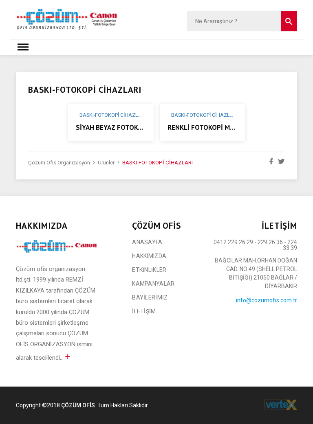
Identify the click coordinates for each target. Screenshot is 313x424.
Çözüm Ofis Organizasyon (59, 163)
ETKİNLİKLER (149, 270)
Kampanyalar (153, 283)
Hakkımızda (149, 256)
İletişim (144, 311)
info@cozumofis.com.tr (266, 300)
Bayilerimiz (150, 297)
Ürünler (106, 163)
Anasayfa (147, 242)
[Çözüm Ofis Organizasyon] (67, 19)
